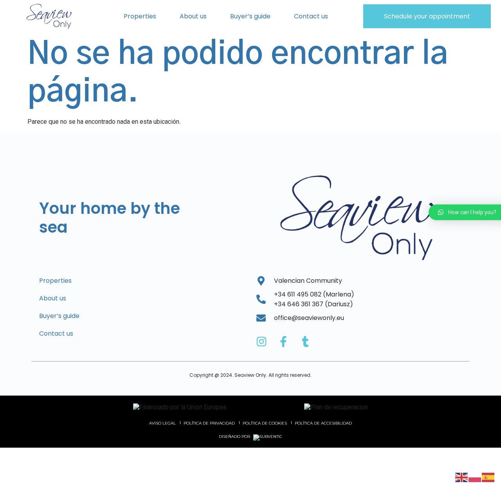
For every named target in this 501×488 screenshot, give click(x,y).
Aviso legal (162, 423)
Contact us (311, 16)
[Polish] (475, 477)
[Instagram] (261, 341)
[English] (462, 477)
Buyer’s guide (250, 16)
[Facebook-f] (283, 341)
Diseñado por (235, 436)
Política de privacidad (209, 423)
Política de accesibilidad (323, 423)
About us (193, 16)
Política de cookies (265, 423)
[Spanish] (488, 477)
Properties (140, 16)
